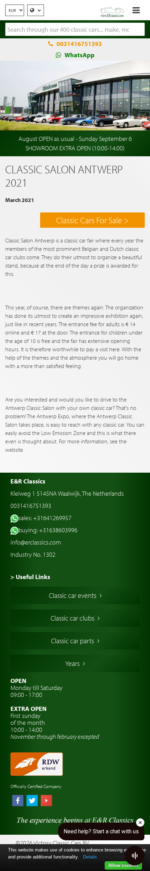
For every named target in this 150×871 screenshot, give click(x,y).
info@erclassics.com (35, 542)
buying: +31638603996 (47, 530)
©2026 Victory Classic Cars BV (52, 843)
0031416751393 (79, 44)
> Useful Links (30, 577)
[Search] (139, 29)
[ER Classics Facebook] (17, 801)
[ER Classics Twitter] (32, 801)
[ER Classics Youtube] (46, 801)
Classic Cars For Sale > (92, 220)
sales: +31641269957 (45, 518)
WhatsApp (80, 55)
